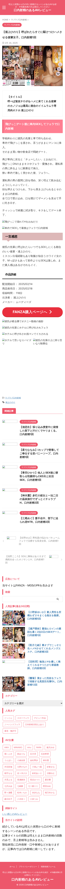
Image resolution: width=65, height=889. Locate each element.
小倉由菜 (21, 760)
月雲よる (8, 779)
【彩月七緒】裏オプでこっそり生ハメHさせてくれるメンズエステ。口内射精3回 (44, 648)
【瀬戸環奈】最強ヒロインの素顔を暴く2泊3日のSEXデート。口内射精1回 (44, 632)
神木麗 (46, 760)
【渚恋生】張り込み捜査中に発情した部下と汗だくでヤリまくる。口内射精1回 (39, 431)
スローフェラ (23, 718)
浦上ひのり (10, 402)
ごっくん (8, 718)
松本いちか (22, 792)
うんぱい (8, 760)
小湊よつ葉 (37, 767)
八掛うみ (34, 799)
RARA (38, 747)
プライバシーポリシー (28, 866)
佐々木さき (22, 773)
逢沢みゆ (50, 747)
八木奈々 (21, 799)
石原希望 (45, 754)
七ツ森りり (33, 786)
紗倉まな (51, 767)
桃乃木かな (50, 792)
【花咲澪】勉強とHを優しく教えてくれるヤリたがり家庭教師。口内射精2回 (44, 665)
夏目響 (48, 779)
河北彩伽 (8, 767)
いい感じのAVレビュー (14, 813)
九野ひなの (22, 767)
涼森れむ (51, 773)
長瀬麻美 (21, 779)
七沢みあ (8, 786)
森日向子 (8, 799)
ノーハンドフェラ (12, 724)
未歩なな (36, 792)
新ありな (21, 754)
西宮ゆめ (47, 786)
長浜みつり (35, 779)
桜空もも (8, 773)
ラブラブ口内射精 (13, 398)
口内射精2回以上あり (34, 724)
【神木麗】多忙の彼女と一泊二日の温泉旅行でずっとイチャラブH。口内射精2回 (39, 499)
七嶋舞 (20, 786)
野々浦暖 (8, 792)
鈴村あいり (37, 773)
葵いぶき (8, 754)
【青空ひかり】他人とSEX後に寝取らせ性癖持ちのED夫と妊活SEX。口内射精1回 (39, 476)
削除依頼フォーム (48, 866)
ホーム (12, 866)
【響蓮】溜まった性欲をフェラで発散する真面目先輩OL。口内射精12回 (44, 681)
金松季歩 (34, 760)
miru (29, 747)
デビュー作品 (40, 718)
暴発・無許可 (10, 731)
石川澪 (33, 754)
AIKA (6, 747)
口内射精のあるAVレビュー (32, 10)
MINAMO (18, 747)
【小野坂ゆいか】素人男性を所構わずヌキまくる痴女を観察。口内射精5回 (44, 615)
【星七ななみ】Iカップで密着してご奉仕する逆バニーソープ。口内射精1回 (39, 453)
